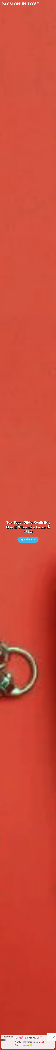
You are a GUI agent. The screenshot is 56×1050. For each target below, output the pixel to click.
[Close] (53, 1037)
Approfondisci (28, 539)
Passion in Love (20, 4)
